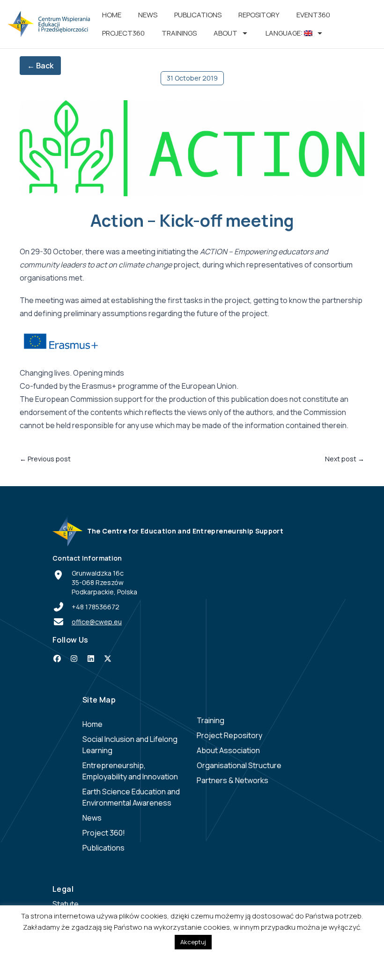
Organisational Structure (239, 765)
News (147, 15)
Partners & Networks (232, 780)
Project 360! (103, 833)
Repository (259, 15)
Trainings (179, 33)
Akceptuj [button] (193, 942)
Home (111, 15)
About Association (228, 750)
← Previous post (45, 458)
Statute (65, 904)
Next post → (344, 458)
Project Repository (229, 735)
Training (210, 720)
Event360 (313, 15)
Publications (198, 15)
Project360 (123, 33)
